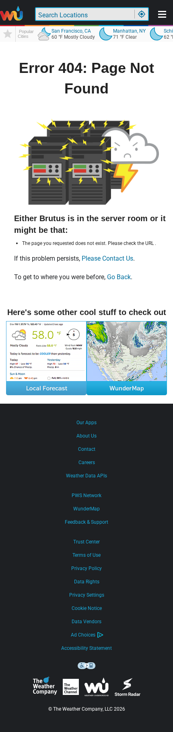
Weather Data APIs (86, 476)
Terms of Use (86, 555)
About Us (86, 436)
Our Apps (86, 422)
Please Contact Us (107, 258)
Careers (86, 462)
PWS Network (86, 495)
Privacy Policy (86, 568)
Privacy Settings (86, 595)
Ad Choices (83, 635)
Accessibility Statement (86, 648)
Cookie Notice (87, 608)
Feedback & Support (86, 522)
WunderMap (86, 509)
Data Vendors (86, 621)
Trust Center (86, 542)
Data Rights (86, 582)
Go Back (119, 277)
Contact (86, 449)
